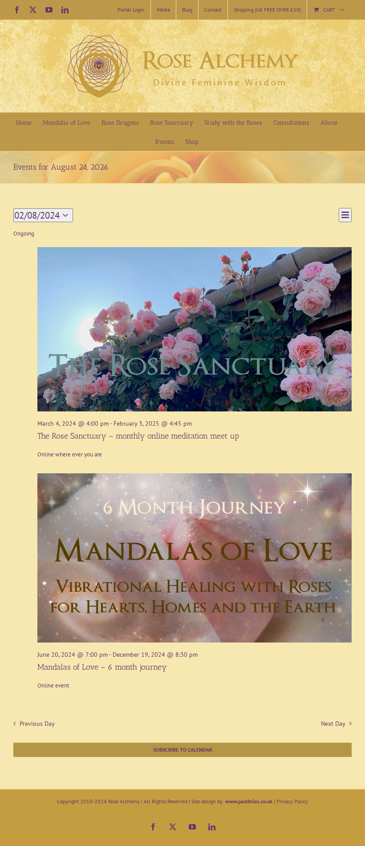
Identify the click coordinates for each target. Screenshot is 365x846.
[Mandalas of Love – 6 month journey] (194, 558)
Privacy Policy (292, 801)
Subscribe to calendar (182, 750)
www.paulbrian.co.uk (248, 801)
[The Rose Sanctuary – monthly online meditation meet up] (194, 329)
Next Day (333, 723)
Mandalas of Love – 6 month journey (102, 667)
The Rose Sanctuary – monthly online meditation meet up (138, 436)
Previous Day (37, 723)
